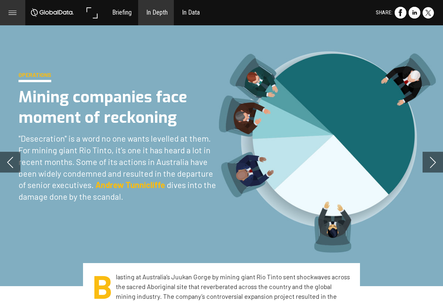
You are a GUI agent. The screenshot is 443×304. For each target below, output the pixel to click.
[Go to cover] (52, 12)
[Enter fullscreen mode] (91, 12)
